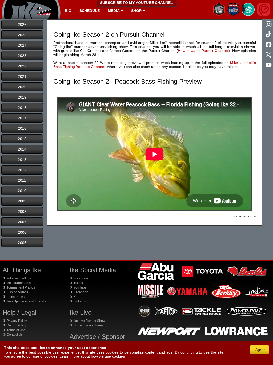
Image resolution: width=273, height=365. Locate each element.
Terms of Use (16, 330)
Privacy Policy (16, 321)
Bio (68, 11)
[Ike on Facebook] (269, 45)
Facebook (80, 292)
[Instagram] (269, 24)
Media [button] (114, 11)
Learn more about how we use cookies (92, 356)
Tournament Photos (20, 287)
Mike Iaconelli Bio (19, 278)
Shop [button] (137, 11)
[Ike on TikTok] (269, 34)
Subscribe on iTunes (88, 325)
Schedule (89, 11)
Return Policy (16, 325)
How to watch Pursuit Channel (203, 50)
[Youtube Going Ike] (269, 65)
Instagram (80, 278)
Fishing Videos (17, 292)
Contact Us (14, 334)
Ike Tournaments (18, 283)
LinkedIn (79, 301)
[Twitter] (269, 55)
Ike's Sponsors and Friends (26, 301)
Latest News (15, 297)
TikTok (78, 283)
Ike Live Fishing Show (89, 321)
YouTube (80, 287)
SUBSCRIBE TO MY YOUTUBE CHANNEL (136, 3)
